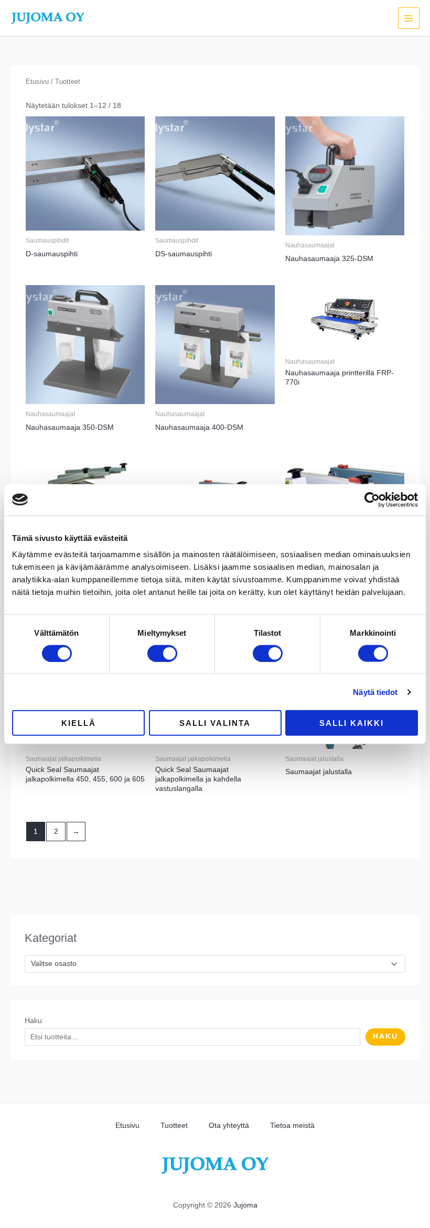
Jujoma (245, 1205)
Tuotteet (174, 1125)
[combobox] (215, 964)
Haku (33, 1021)
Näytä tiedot (375, 691)
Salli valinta (215, 723)
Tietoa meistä (292, 1125)
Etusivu (37, 81)
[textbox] (210, 964)
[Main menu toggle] (409, 18)
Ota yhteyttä (229, 1125)
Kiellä (78, 723)
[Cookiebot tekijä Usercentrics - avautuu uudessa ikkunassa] (372, 499)
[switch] (162, 653)
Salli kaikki (351, 723)
